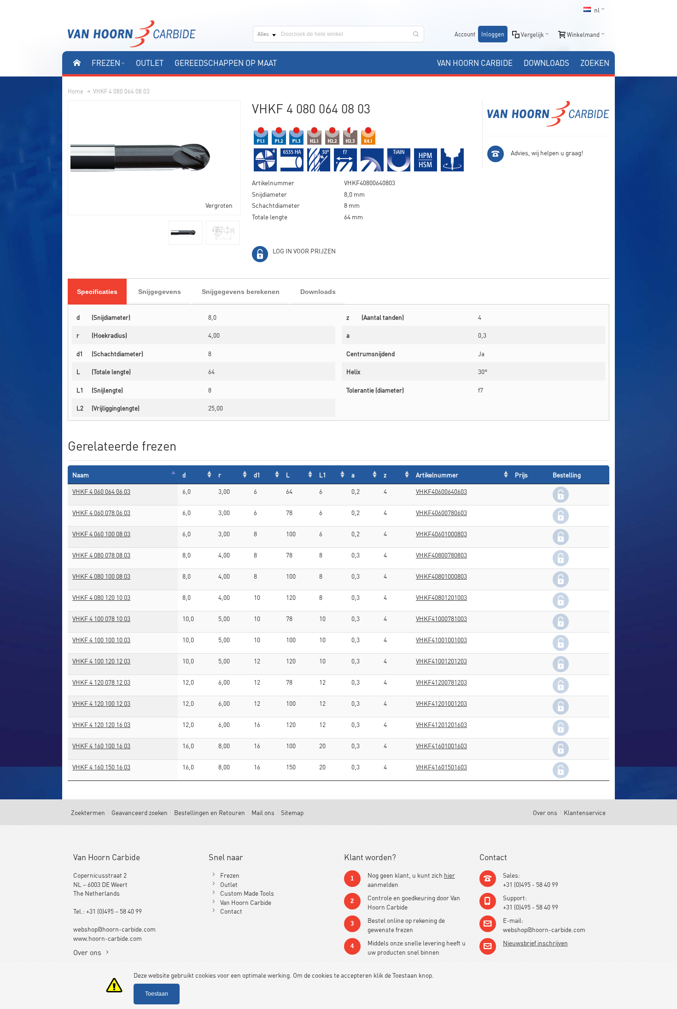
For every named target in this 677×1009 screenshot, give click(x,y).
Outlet (229, 884)
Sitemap (292, 812)
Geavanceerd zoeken (139, 812)
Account (465, 34)
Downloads (318, 291)
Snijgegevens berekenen (241, 291)
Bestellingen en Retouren (209, 812)
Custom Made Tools (247, 892)
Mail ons (262, 812)
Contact (231, 910)
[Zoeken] (416, 34)
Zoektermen (88, 812)
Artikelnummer (437, 474)
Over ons (545, 812)
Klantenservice (585, 812)
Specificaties (97, 291)
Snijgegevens (159, 291)
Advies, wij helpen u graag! (547, 152)
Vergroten (219, 204)
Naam (80, 474)
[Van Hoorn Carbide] (132, 34)
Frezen (229, 874)
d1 (257, 474)
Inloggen (492, 34)
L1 (322, 474)
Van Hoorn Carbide (245, 902)
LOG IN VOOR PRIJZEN (304, 250)
